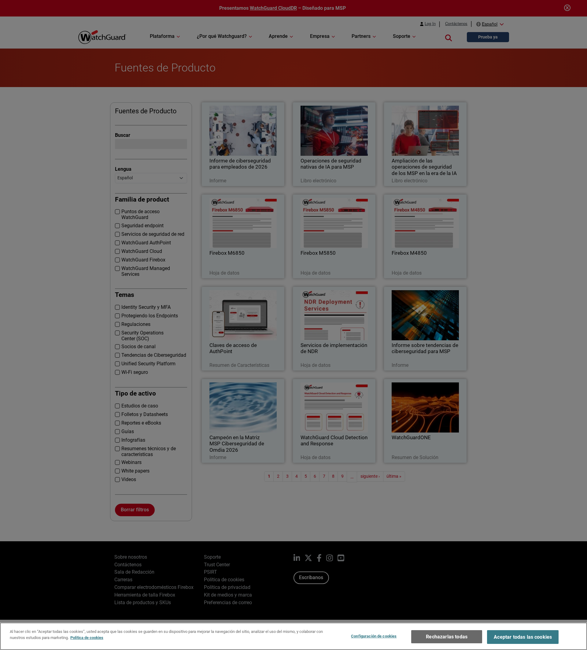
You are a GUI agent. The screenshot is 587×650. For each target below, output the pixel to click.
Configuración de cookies (374, 636)
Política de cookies (86, 637)
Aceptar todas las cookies (523, 637)
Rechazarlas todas (446, 637)
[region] (293, 636)
